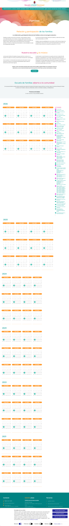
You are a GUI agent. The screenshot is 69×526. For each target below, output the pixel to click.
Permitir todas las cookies (60, 510)
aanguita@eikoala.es (32, 507)
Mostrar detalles (57, 523)
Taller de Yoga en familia (61, 124)
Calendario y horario (25, 8)
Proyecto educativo (7, 8)
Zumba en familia (60, 117)
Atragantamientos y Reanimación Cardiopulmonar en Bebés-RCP (60, 171)
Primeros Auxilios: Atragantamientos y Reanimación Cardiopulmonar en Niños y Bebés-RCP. (61, 137)
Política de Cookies (34, 519)
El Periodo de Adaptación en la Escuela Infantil (61, 205)
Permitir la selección (60, 513)
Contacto (63, 8)
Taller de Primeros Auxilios (61, 184)
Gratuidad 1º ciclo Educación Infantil (37, 8)
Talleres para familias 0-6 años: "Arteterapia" (61, 178)
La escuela (14, 8)
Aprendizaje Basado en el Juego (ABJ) (61, 152)
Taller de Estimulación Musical (60, 122)
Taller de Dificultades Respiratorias (60, 140)
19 (5, 115)
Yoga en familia (59, 158)
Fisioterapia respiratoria (61, 201)
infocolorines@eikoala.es (9, 503)
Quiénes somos (51, 501)
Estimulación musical (60, 110)
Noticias (59, 8)
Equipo (46, 8)
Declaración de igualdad (53, 503)
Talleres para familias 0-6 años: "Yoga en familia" (61, 187)
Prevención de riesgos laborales (55, 506)
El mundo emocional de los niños (61, 112)
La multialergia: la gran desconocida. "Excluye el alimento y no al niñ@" (61, 197)
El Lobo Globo (59, 109)
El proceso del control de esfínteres (61, 200)
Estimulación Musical (60, 159)
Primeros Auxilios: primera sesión (61, 169)
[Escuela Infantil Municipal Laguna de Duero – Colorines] (34, 3)
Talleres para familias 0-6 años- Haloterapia (61, 194)
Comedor (18, 8)
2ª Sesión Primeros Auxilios (61, 167)
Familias (49, 8)
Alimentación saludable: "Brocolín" (61, 154)
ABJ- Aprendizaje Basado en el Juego (61, 116)
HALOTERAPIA (59, 132)
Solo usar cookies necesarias (59, 516)
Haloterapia (59, 123)
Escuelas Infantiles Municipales (60, 0)
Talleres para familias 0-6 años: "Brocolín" (61, 175)
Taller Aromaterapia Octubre (60, 146)
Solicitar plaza (54, 8)
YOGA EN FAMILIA (59, 157)
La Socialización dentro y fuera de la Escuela (61, 213)
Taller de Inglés (59, 129)
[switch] (31, 524)
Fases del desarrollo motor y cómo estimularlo (61, 203)
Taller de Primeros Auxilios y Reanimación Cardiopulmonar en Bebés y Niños (61, 143)
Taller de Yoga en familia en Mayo (61, 119)
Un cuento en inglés (60, 128)
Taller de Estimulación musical (60, 131)
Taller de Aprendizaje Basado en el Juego (60, 126)
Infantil (34, 5)
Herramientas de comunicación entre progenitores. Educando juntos (61, 210)
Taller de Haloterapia (60, 133)
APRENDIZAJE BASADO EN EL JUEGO (61, 150)
